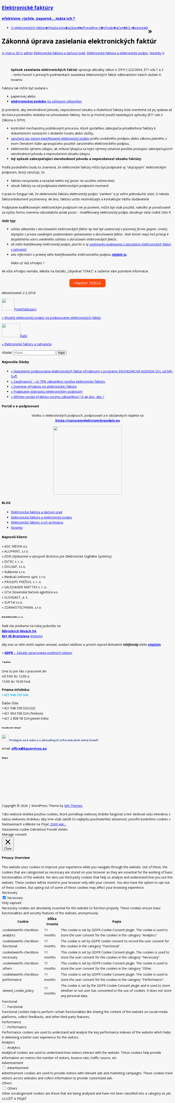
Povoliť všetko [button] (57, 829)
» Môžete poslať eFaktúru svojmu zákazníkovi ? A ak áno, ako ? (57, 397)
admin (28, 53)
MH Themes (73, 805)
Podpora (111, 28)
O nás (132, 28)
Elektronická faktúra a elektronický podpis (117, 53)
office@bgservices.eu (29, 748)
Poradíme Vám (94, 28)
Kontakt (142, 28)
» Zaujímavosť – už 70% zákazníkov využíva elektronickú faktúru (58, 381)
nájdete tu (119, 254)
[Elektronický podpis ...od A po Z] (5, 740)
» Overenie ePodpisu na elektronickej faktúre (44, 386)
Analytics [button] (8, 1042)
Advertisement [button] (12, 1063)
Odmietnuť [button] (38, 829)
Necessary (15, 898)
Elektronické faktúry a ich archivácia (37, 522)
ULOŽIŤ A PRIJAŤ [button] (14, 1098)
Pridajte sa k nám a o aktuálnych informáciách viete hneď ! (54, 740)
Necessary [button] (9, 892)
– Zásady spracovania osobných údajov (38, 653)
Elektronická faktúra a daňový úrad (59, 53)
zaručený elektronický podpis (50, 138)
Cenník (123, 28)
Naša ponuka (60, 28)
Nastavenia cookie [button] (15, 829)
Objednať (76, 28)
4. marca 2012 (12, 53)
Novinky (156, 53)
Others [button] (7, 1083)
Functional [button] (9, 1001)
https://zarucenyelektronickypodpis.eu (87, 420)
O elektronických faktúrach (30, 28)
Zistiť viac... (57, 824)
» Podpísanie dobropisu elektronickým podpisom (46, 391)
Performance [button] (11, 1022)
